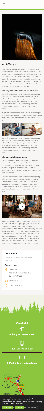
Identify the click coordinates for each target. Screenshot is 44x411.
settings (20, 404)
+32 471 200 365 (25, 348)
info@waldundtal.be (26, 363)
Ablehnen (19, 407)
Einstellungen (32, 407)
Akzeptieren (8, 407)
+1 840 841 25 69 (16, 286)
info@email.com (15, 281)
